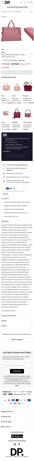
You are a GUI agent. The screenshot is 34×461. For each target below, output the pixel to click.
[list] (17, 32)
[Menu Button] (2, 2)
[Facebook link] (19, 444)
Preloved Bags (17, 11)
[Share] (31, 11)
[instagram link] (15, 444)
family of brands (13, 380)
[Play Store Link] (17, 436)
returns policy (26, 182)
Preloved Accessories (6, 11)
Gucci (3, 52)
